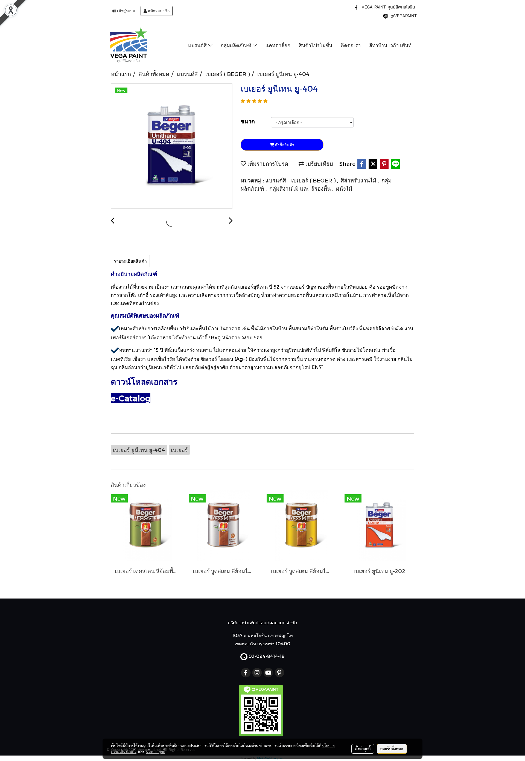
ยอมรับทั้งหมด (391, 748)
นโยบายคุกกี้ (155, 751)
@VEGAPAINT (404, 15)
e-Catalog (130, 398)
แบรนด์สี (198, 45)
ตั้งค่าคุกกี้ (363, 748)
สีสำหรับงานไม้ (359, 180)
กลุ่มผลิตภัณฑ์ (237, 45)
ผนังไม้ (344, 188)
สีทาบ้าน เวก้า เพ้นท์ (390, 45)
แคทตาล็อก (278, 45)
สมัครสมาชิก (158, 10)
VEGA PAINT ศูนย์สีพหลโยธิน (388, 7)
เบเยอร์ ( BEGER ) (314, 180)
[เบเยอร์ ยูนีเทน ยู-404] (171, 146)
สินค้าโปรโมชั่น (315, 45)
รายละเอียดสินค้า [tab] (130, 260)
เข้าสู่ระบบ (125, 10)
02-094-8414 (263, 656)
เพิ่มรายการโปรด (267, 163)
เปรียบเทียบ (318, 163)
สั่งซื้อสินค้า (284, 145)
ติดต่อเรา (351, 45)
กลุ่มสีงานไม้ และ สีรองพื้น (300, 188)
